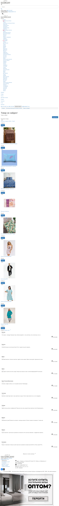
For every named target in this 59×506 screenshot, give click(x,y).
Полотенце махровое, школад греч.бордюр (9, 143)
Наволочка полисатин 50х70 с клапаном (8, 166)
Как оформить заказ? (6, 461)
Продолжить (55, 117)
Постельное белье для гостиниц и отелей (14, 108)
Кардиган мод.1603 (4, 324)
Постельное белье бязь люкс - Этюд (8, 233)
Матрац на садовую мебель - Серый (8, 121)
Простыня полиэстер (5, 211)
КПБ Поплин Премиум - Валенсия (7, 188)
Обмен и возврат (5, 465)
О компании (4, 462)
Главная (3, 108)
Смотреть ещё (7, 330)
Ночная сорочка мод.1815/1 (6, 256)
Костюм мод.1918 (4, 278)
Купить (3, 125)
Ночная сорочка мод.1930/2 (6, 301)
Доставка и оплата (5, 464)
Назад (4, 19)
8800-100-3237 (9, 10)
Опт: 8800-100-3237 (10, 106)
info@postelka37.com (12, 11)
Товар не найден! (26, 108)
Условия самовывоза (6, 466)
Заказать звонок (4, 11)
